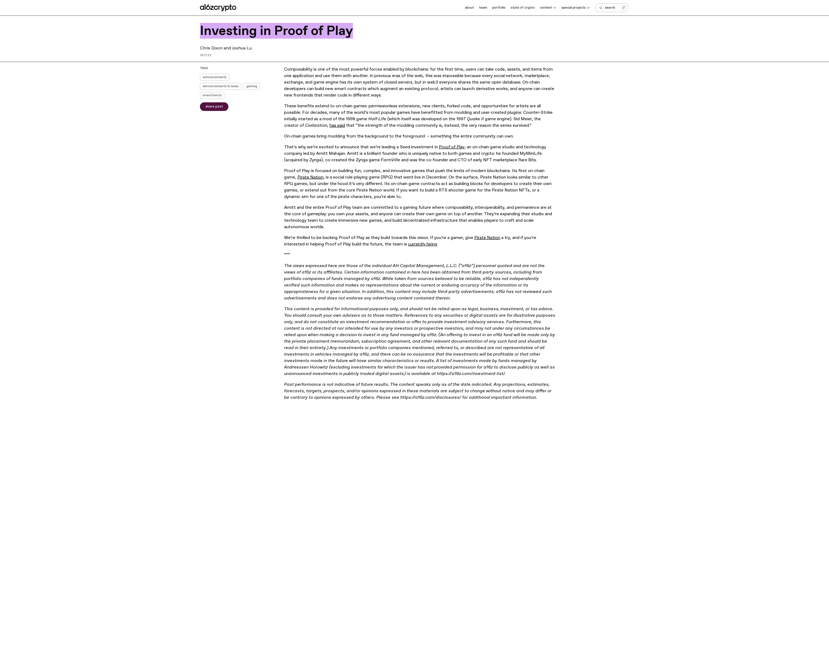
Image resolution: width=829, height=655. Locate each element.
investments (212, 95)
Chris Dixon (211, 48)
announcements (215, 77)
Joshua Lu (242, 48)
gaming (251, 86)
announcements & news (221, 86)
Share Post (214, 106)
